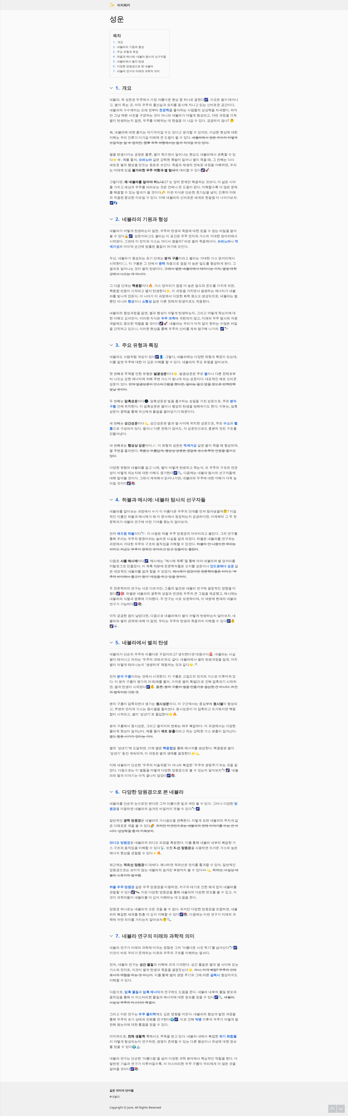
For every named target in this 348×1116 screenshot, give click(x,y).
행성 (131, 301)
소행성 (147, 301)
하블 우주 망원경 (122, 887)
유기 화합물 (228, 1036)
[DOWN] (341, 1109)
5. (117, 642)
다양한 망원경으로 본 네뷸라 (133, 66)
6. (117, 792)
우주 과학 (168, 318)
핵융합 (168, 748)
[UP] (332, 1109)
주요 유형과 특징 (125, 52)
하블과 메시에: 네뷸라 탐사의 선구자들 (139, 56)
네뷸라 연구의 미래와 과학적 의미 (136, 71)
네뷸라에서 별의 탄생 (128, 61)
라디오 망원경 (120, 842)
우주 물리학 (147, 1014)
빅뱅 (198, 1019)
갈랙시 (215, 975)
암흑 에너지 (151, 992)
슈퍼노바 (145, 159)
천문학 (164, 110)
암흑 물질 (131, 992)
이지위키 (123, 5)
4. (117, 499)
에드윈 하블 (125, 533)
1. (117, 88)
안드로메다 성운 (222, 566)
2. (117, 219)
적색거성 (190, 445)
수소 (226, 423)
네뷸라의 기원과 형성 (128, 47)
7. (117, 936)
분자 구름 (124, 676)
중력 (162, 263)
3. (117, 345)
